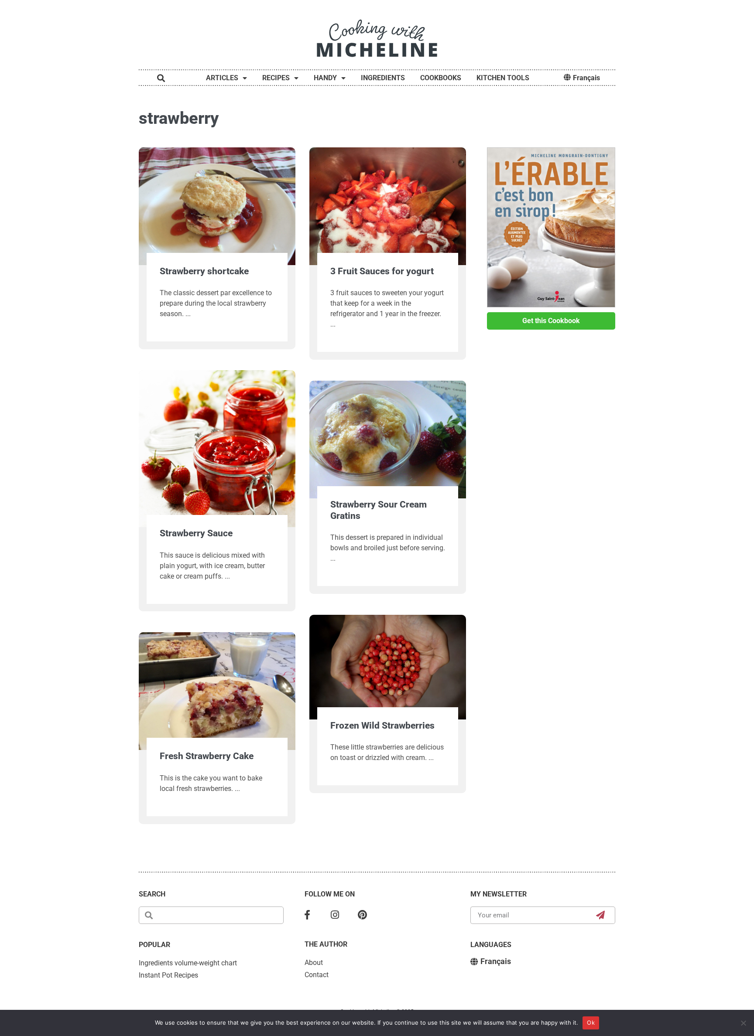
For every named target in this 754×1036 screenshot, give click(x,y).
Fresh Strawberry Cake (207, 756)
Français (586, 78)
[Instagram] (335, 915)
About (314, 962)
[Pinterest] (362, 915)
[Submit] (600, 915)
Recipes (276, 78)
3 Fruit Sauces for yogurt (382, 271)
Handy (325, 78)
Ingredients (383, 78)
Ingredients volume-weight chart (188, 963)
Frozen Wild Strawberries (382, 725)
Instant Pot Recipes (168, 975)
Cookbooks (440, 78)
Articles (222, 78)
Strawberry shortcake (204, 271)
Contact (317, 975)
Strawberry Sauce (196, 533)
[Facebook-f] (307, 915)
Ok (591, 1022)
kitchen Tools (502, 78)
